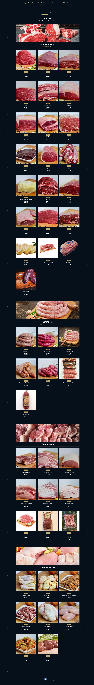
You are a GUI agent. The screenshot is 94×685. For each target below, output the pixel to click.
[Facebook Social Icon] (45, 679)
